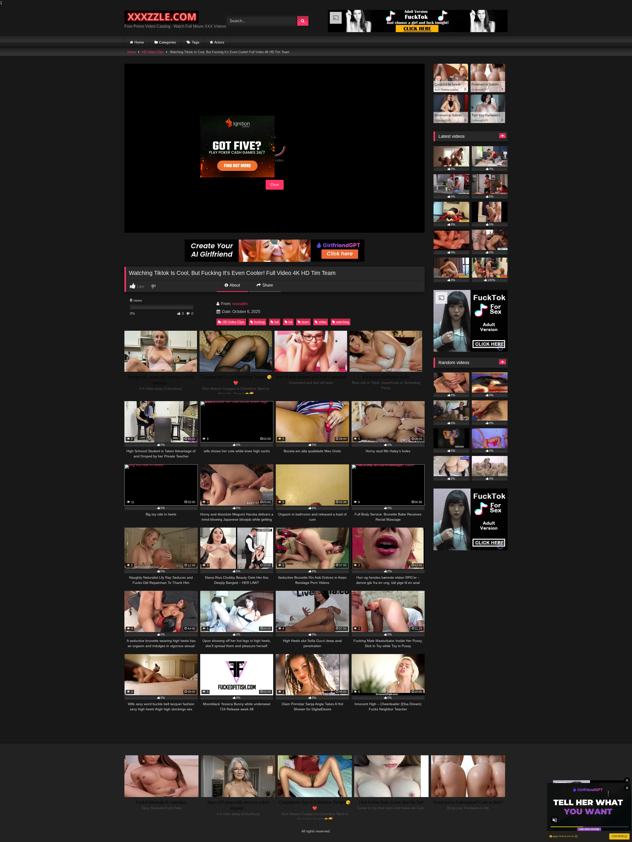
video (322, 322)
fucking (259, 322)
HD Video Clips (153, 52)
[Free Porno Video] (161, 17)
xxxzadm (240, 304)
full (277, 322)
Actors (219, 42)
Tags (195, 42)
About (234, 285)
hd (290, 322)
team (305, 322)
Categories (167, 42)
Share (267, 285)
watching (342, 322)
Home (139, 42)
